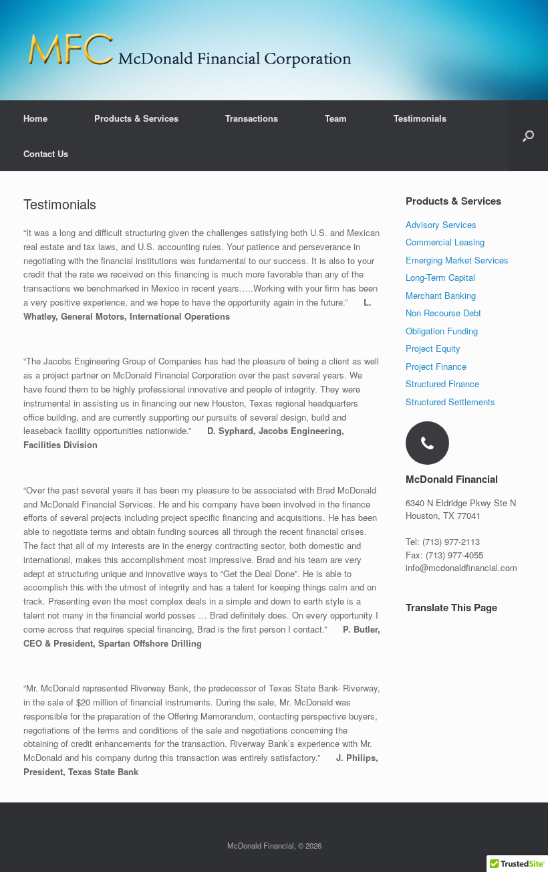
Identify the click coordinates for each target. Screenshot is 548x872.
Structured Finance (442, 383)
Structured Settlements (450, 401)
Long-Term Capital (440, 277)
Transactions (251, 118)
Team (336, 118)
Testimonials (420, 118)
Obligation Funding (442, 330)
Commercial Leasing (445, 241)
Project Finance (436, 366)
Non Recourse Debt (443, 312)
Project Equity (433, 348)
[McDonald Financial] (190, 50)
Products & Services (136, 118)
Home (35, 118)
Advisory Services (441, 224)
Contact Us (45, 153)
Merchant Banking (441, 295)
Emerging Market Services (457, 259)
